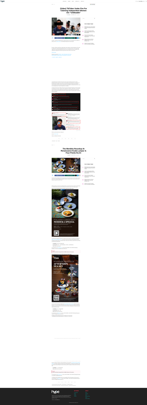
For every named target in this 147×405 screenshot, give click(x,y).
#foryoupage (65, 54)
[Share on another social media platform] (79, 38)
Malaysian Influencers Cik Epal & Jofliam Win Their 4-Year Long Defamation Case (88, 40)
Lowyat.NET (76, 392)
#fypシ (61, 54)
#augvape (58, 55)
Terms (86, 397)
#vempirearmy (69, 55)
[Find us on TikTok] (142, 1)
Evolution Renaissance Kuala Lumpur (56, 384)
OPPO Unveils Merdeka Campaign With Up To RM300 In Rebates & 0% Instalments (63, 372)
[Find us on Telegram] (141, 1)
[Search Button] (94, 18)
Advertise (86, 393)
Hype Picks (64, 1)
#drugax (61, 55)
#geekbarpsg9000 (54, 55)
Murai (75, 393)
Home (52, 4)
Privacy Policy (87, 398)
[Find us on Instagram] (138, 1)
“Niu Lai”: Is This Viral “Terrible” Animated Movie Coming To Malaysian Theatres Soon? (89, 36)
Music (73, 1)
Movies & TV (77, 1)
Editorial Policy (87, 396)
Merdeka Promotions (69, 384)
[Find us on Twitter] (137, 1)
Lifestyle (82, 1)
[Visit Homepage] (3, 1)
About (86, 392)
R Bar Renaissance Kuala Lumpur (56, 385)
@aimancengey (54, 52)
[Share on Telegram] (78, 38)
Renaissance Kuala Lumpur (64, 385)
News (54, 4)
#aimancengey (69, 54)
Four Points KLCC (64, 384)
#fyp (59, 54)
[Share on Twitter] (76, 38)
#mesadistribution (64, 55)
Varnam (75, 396)
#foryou (63, 54)
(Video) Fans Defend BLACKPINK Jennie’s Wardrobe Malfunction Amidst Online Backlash (89, 32)
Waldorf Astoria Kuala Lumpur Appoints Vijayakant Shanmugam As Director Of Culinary (89, 27)
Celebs (69, 1)
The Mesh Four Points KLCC (72, 385)
